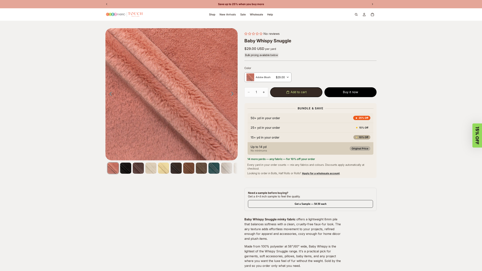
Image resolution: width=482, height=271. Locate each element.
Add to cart (299, 92)
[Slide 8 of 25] (201, 168)
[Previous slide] (107, 4)
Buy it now (350, 92)
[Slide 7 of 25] (188, 168)
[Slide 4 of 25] (150, 168)
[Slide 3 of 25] (138, 168)
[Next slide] (372, 4)
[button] (253, 34)
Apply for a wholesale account (321, 173)
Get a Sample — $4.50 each (310, 203)
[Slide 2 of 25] (125, 168)
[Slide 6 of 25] (176, 168)
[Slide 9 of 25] (214, 168)
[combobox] (267, 77)
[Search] (356, 14)
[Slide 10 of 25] (226, 168)
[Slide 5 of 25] (163, 168)
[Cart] (372, 14)
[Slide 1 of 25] (113, 168)
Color (247, 68)
